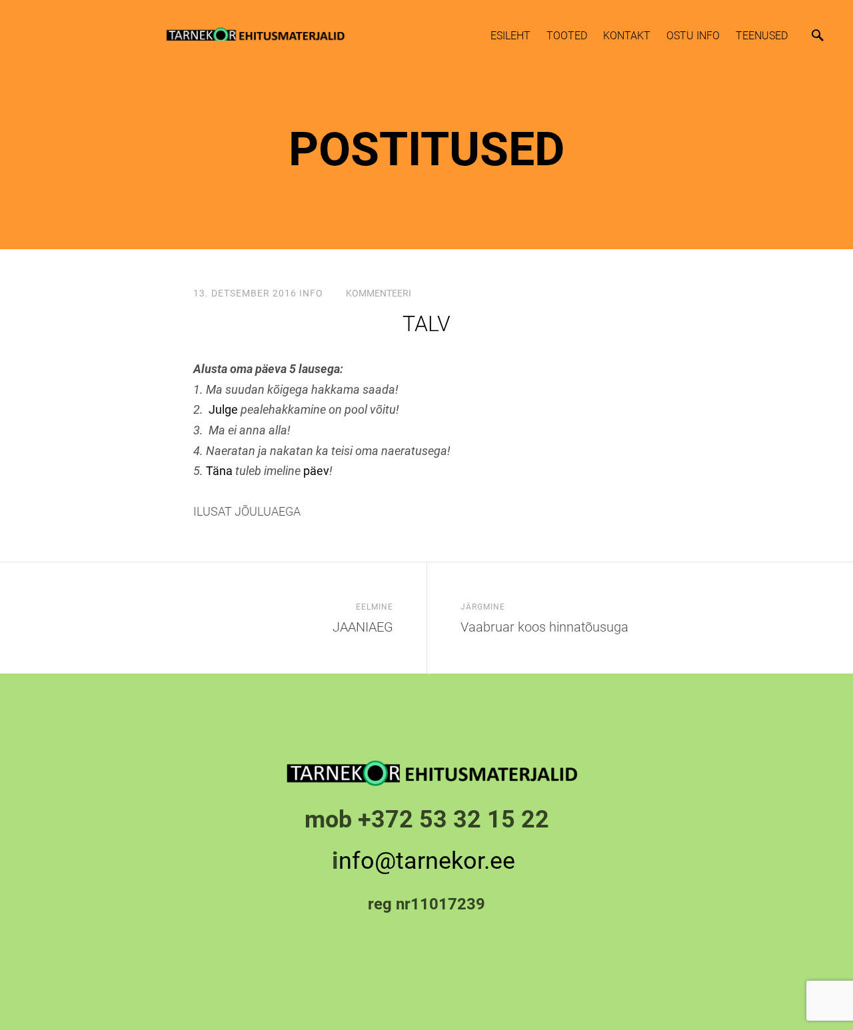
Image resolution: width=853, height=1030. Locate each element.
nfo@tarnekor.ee (430, 861)
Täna (219, 471)
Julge (223, 409)
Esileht (510, 35)
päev (316, 471)
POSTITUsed (427, 149)
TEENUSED (762, 35)
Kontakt (626, 35)
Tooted (566, 35)
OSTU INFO (693, 35)
